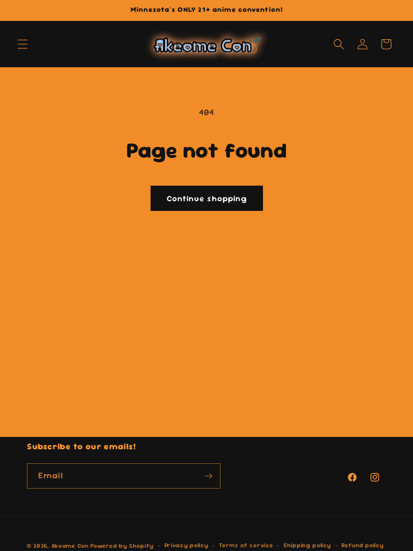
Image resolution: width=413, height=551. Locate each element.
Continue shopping (207, 198)
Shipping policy (307, 545)
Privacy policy (187, 545)
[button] (22, 44)
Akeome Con (70, 545)
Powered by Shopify (122, 545)
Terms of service (246, 545)
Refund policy (362, 545)
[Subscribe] (208, 476)
